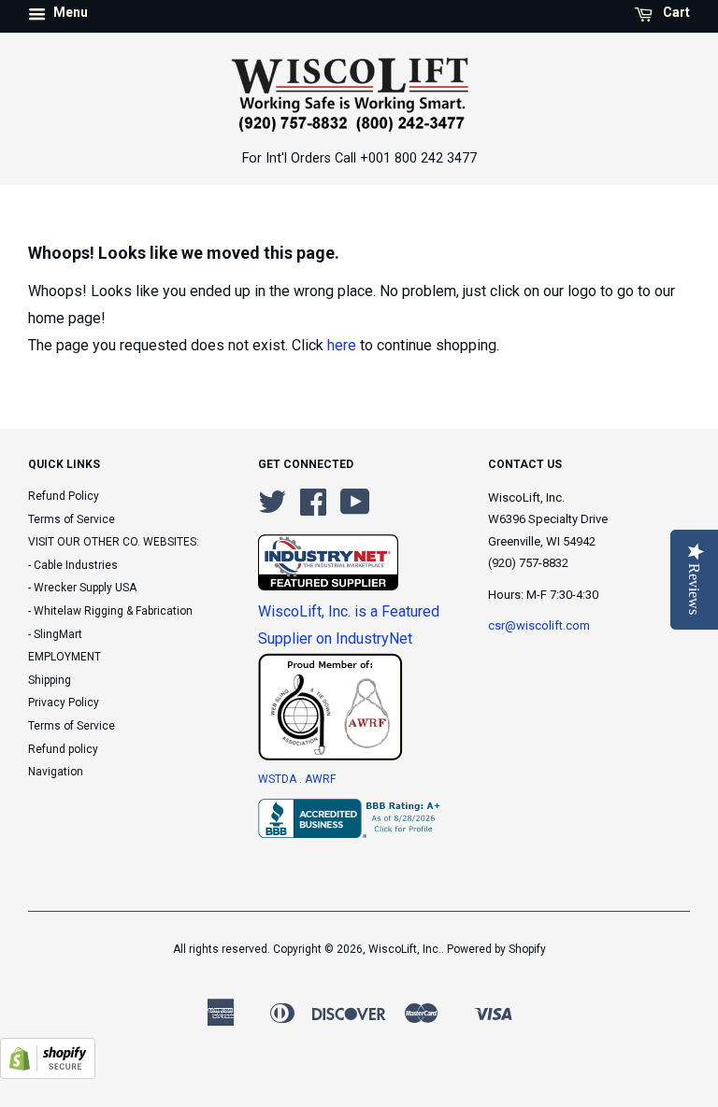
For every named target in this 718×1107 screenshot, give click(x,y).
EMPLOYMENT (64, 656)
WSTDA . (281, 779)
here (341, 345)
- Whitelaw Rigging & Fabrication (110, 610)
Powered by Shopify (496, 949)
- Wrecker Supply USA (82, 587)
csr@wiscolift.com (539, 625)
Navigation (55, 771)
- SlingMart (55, 634)
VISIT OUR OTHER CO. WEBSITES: (113, 541)
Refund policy (63, 749)
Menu (69, 12)
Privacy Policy (63, 702)
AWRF (320, 779)
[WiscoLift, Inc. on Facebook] (313, 509)
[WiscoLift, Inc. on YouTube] (355, 509)
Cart (675, 12)
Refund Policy (63, 496)
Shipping (49, 680)
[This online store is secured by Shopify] (47, 1074)
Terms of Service (71, 519)
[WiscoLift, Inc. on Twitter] (272, 509)
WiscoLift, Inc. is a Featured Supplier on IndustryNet (348, 625)
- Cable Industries (73, 565)
